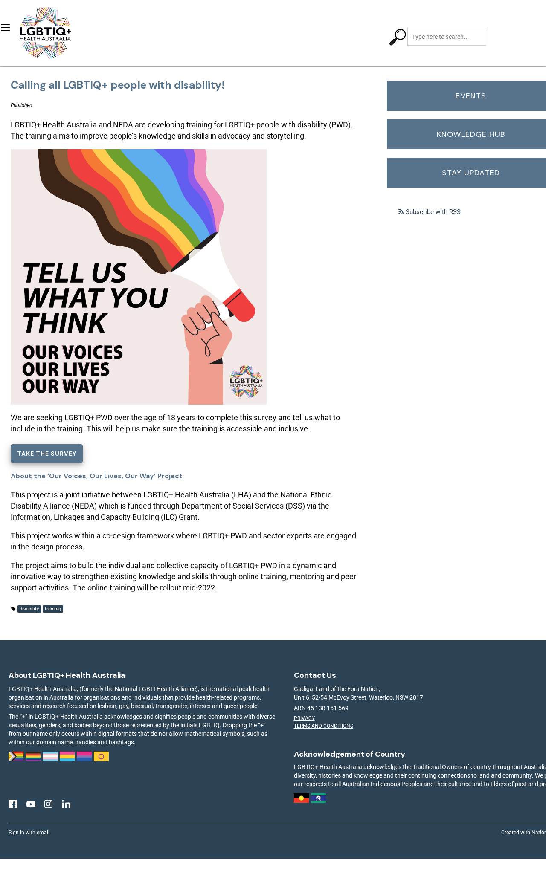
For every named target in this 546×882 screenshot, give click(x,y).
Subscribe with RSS (433, 212)
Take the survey (46, 453)
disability (29, 609)
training (53, 609)
